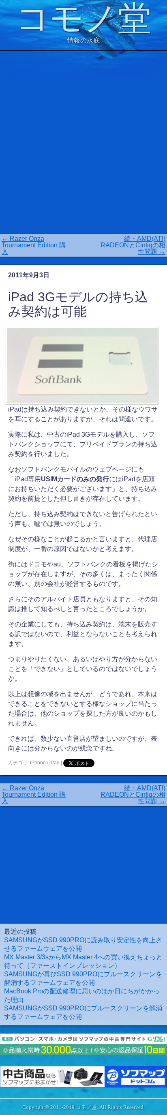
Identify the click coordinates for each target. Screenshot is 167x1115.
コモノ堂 (83, 18)
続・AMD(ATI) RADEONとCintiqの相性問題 (133, 245)
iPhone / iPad (45, 762)
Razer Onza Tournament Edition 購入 (34, 245)
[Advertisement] (83, 142)
